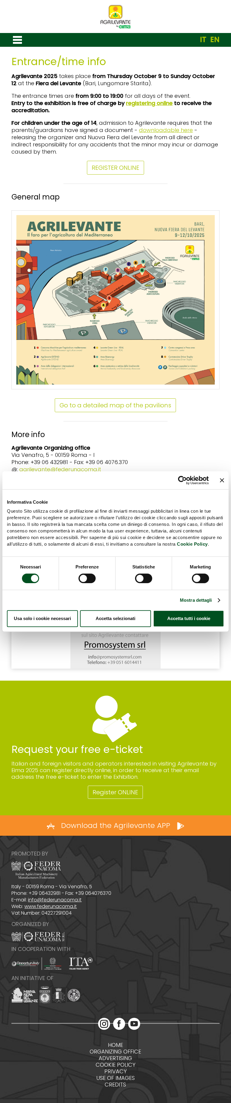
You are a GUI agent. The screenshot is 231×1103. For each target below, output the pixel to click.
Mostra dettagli (196, 600)
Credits (115, 1084)
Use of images (115, 1078)
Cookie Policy (192, 544)
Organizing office (115, 1051)
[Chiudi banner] (222, 480)
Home (115, 1045)
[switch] (87, 578)
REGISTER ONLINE (115, 167)
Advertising (115, 1058)
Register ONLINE (115, 792)
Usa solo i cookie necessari (42, 618)
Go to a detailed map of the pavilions (115, 405)
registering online (149, 103)
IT (203, 39)
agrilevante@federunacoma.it (60, 469)
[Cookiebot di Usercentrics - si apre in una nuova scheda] (182, 480)
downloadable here (166, 130)
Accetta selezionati (115, 618)
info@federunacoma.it (55, 899)
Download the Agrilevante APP (115, 825)
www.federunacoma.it (50, 906)
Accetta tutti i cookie (188, 618)
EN (215, 39)
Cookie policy (115, 1065)
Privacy (115, 1071)
